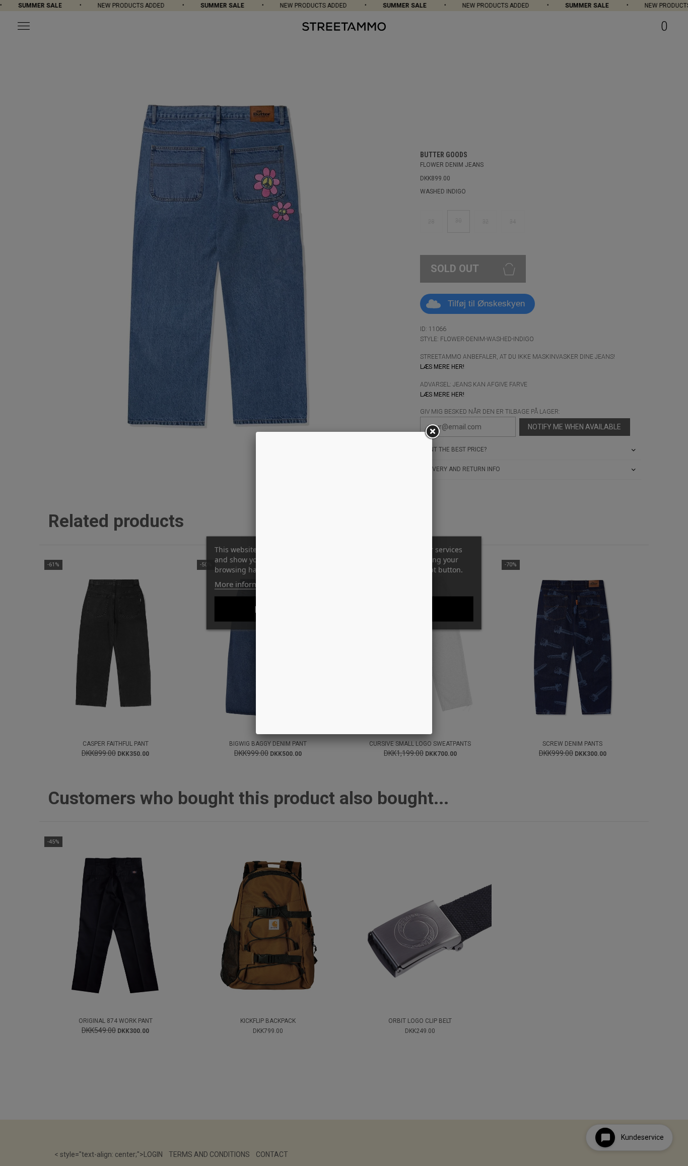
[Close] (432, 432)
